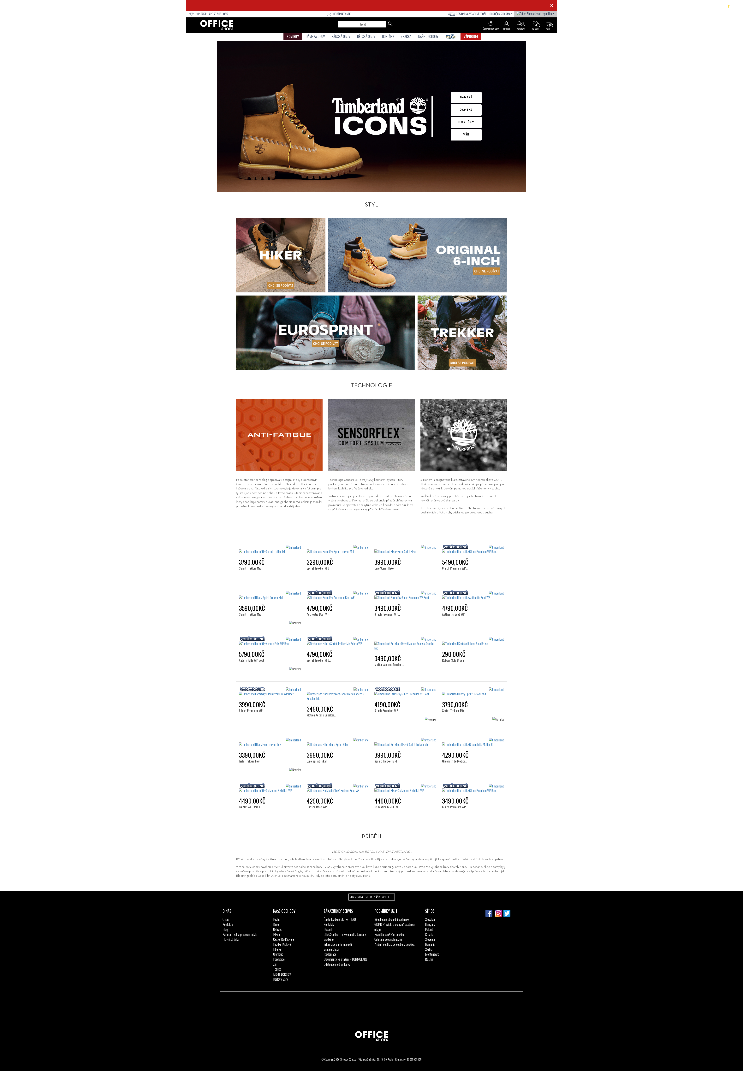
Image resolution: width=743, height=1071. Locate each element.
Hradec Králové (282, 944)
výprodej (471, 36)
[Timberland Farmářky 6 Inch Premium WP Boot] (473, 549)
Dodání (328, 929)
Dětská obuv (366, 36)
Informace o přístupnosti (338, 944)
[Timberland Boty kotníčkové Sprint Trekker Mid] (405, 742)
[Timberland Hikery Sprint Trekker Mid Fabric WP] (338, 641)
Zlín (275, 964)
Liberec (277, 949)
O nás (226, 919)
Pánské (466, 97)
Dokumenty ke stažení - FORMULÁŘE (345, 959)
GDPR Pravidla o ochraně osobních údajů (394, 927)
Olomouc (278, 954)
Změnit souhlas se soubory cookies (394, 944)
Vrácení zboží (331, 949)
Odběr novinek (342, 14)
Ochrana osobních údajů (388, 939)
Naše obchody (428, 36)
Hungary (430, 924)
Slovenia (430, 939)
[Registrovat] (520, 23)
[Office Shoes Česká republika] (535, 13)
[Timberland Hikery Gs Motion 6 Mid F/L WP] (405, 788)
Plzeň (276, 934)
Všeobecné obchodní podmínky (391, 919)
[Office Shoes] (217, 25)
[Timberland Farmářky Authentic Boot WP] (338, 595)
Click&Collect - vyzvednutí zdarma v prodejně (345, 937)
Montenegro (432, 954)
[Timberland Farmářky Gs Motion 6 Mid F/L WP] (270, 788)
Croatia (429, 934)
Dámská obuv (315, 36)
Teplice (277, 969)
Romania (430, 944)
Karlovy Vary (280, 979)
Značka (406, 36)
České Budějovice (283, 939)
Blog (225, 929)
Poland (429, 929)
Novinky (293, 36)
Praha (276, 919)
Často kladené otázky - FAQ (340, 919)
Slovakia (430, 919)
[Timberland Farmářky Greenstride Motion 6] (473, 742)
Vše (466, 134)
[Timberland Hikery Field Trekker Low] (270, 742)
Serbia (428, 949)
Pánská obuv (341, 36)
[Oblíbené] (535, 23)
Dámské (466, 109)
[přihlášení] (506, 23)
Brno (276, 924)
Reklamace (330, 954)
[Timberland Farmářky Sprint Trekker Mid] (270, 549)
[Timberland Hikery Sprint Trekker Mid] (270, 595)
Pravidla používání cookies (389, 934)
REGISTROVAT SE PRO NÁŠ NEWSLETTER (372, 897)
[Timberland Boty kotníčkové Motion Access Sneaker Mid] (405, 643)
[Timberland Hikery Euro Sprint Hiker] (405, 549)
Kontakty (228, 924)
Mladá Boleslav (282, 974)
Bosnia (429, 959)
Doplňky (388, 36)
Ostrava (277, 929)
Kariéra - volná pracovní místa (240, 934)
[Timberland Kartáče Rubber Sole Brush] (473, 641)
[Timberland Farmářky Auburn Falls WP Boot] (270, 641)
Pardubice (279, 959)
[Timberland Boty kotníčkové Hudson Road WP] (338, 788)
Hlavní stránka (231, 939)
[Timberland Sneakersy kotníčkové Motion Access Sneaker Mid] (338, 694)
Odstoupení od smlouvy (337, 964)
